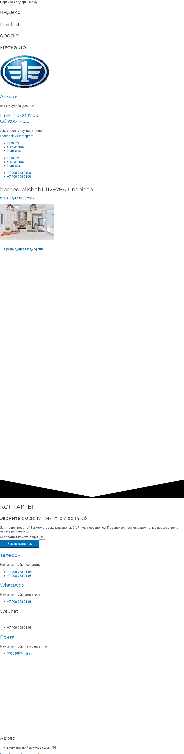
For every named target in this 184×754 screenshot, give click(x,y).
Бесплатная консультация (19, 537)
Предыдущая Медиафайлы (22, 249)
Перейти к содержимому (18, 2)
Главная (13, 143)
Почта (7, 637)
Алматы (9, 96)
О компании (16, 147)
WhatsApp (12, 585)
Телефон (10, 555)
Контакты (14, 150)
